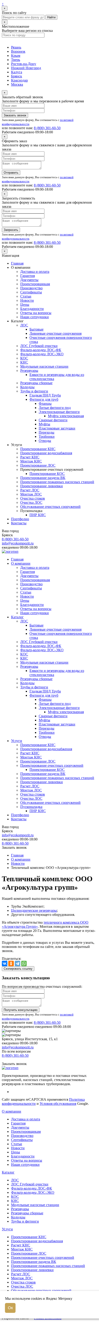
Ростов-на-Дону (23, 64)
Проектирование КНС (37, 449)
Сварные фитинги (53, 420)
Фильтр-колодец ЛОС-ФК (40, 350)
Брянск (16, 76)
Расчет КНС (29, 457)
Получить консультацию (21, 1010)
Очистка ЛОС (31, 502)
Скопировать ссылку (18, 968)
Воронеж (18, 51)
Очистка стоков (32, 498)
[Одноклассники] (11, 963)
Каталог (17, 617)
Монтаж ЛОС (31, 494)
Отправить (11, 172)
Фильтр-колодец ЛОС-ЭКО (42, 354)
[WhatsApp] (24, 963)
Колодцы (27, 387)
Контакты (18, 523)
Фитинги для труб (43, 399)
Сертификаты (31, 292)
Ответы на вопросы (35, 313)
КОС (24, 358)
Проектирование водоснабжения (46, 453)
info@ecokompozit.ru (18, 543)
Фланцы (45, 403)
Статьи (25, 296)
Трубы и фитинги (34, 391)
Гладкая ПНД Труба (45, 395)
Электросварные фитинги (59, 412)
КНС (24, 362)
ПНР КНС (37, 515)
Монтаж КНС (31, 461)
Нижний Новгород (26, 68)
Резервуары (29, 370)
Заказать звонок (15, 115)
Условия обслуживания (58, 1104)
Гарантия (27, 276)
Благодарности (32, 309)
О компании (20, 563)
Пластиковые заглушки (57, 428)
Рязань (16, 47)
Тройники (47, 436)
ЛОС (24, 325)
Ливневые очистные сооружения (55, 333)
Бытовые (36, 329)
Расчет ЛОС (29, 490)
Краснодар (19, 80)
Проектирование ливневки (41, 486)
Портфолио (20, 519)
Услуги (16, 741)
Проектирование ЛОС (37, 465)
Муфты (44, 424)
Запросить (11, 230)
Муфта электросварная (66, 416)
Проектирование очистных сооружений (51, 765)
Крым (15, 55)
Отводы (45, 441)
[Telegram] (17, 963)
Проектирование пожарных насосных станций (57, 482)
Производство (31, 288)
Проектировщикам (35, 284)
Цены (24, 305)
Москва (17, 84)
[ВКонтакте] (4, 963)
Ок (10, 1308)
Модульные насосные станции (44, 366)
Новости (27, 300)
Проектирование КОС (47, 474)
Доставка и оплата (34, 272)
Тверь (15, 60)
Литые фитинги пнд (55, 408)
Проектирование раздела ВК (42, 478)
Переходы (46, 432)
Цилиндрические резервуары (34, 910)
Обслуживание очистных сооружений (50, 507)
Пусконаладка (31, 807)
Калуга (16, 72)
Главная (17, 263)
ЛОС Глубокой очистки (39, 346)
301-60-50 (47, 128)
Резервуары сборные (36, 383)
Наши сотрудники (34, 317)
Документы (29, 280)
